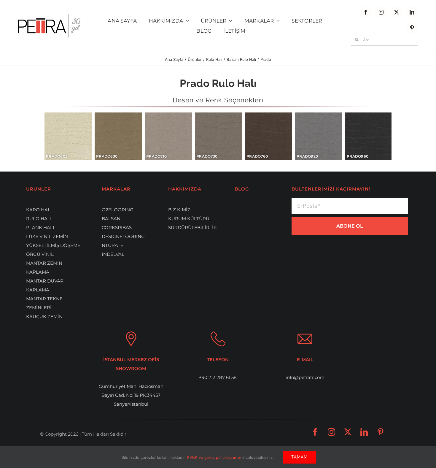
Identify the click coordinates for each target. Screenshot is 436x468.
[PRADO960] (368, 136)
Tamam (299, 457)
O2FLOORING (117, 209)
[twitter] (396, 12)
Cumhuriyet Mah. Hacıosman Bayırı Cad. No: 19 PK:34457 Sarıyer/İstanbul (131, 395)
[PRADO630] (118, 136)
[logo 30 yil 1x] (49, 16)
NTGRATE (112, 245)
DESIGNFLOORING (123, 236)
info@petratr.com (305, 377)
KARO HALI (39, 209)
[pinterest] (412, 27)
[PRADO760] (268, 136)
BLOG (242, 189)
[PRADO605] (68, 136)
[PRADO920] (318, 136)
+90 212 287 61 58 (218, 377)
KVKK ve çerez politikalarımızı (214, 457)
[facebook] (365, 12)
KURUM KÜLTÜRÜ (188, 218)
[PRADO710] (168, 136)
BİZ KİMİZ (179, 209)
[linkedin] (412, 12)
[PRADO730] (218, 136)
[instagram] (381, 12)
